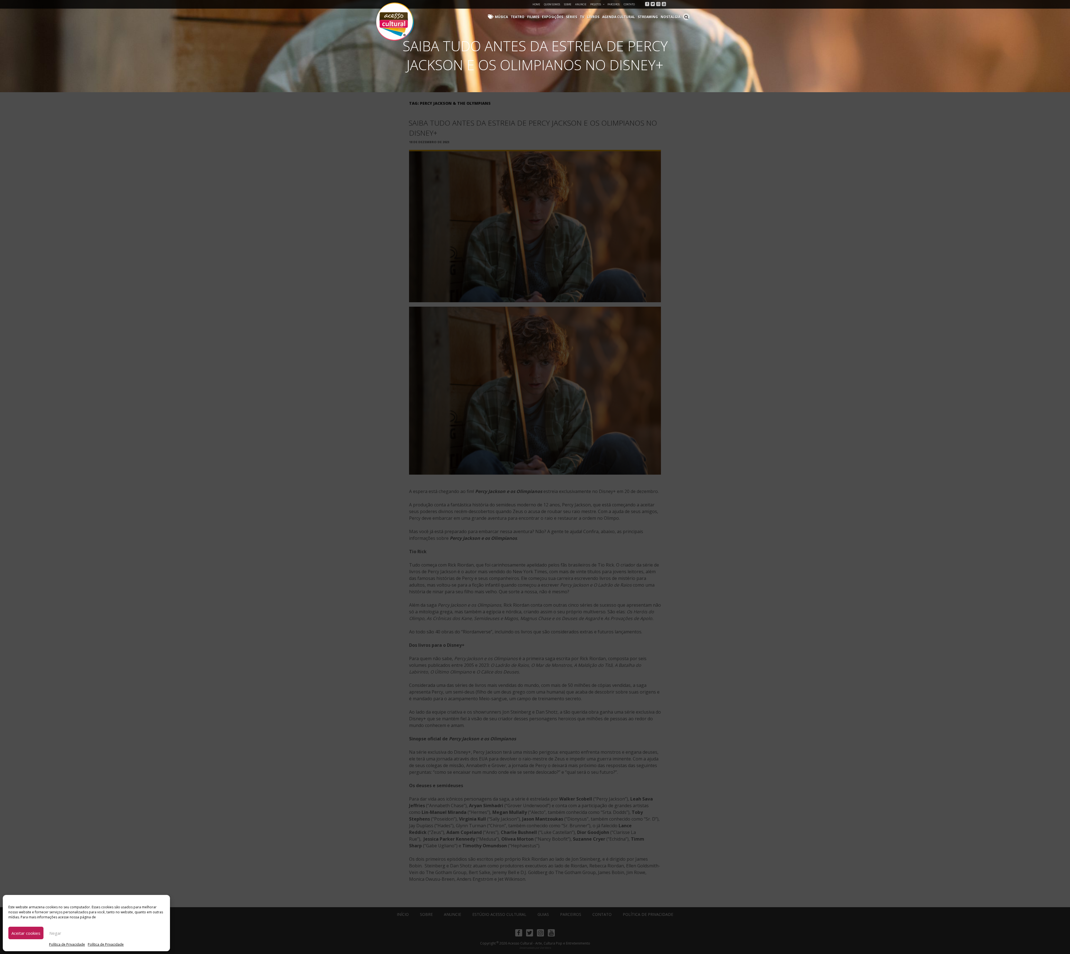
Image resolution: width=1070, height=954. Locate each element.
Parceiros (613, 4)
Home (536, 4)
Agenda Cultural (618, 16)
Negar (55, 933)
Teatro (517, 16)
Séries (571, 16)
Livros (593, 16)
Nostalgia (670, 16)
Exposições (552, 16)
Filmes (533, 16)
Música (501, 16)
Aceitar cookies (25, 933)
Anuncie (580, 4)
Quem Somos (552, 4)
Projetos (595, 4)
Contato (629, 4)
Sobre (567, 4)
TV (582, 16)
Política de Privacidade (67, 944)
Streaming (648, 16)
